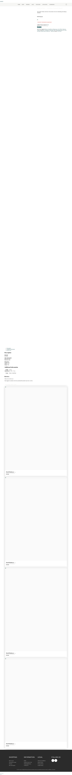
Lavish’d (1, 1)
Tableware (52, 31)
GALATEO (60, 29)
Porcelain (38, 31)
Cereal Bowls (50, 29)
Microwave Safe (63, 30)
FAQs (25, 760)
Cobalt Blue (47, 30)
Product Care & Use (28, 762)
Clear (48, 24)
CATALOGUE (44, 4)
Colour (38, 24)
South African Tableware (45, 31)
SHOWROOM (51, 4)
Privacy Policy (40, 763)
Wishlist (10, 763)
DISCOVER (38, 4)
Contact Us (26, 765)
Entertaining (58, 30)
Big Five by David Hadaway (10, 473)
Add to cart (39, 27)
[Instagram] (55, 760)
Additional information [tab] (11, 349)
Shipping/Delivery (27, 763)
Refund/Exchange (12, 762)
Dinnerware (55, 29)
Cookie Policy (40, 765)
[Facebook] (52, 760)
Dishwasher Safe (52, 30)
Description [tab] (9, 348)
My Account (11, 760)
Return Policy (40, 762)
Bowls (46, 29)
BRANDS (28, 4)
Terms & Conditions (42, 760)
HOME (19, 4)
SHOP (23, 4)
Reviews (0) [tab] (9, 350)
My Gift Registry (12, 765)
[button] (23, 4)
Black (43, 30)
